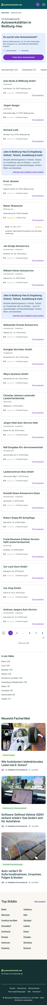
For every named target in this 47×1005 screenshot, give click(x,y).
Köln (25, 915)
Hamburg (28, 909)
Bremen (4, 937)
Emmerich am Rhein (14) (11, 678)
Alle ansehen (40, 901)
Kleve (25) (5, 661)
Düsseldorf (6, 926)
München (5, 915)
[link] (23, 88)
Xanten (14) (6, 674)
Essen (26, 931)
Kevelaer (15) (7, 670)
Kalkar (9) (5, 686)
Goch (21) (5, 665)
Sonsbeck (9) (7, 690)
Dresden (27, 937)
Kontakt (12, 988)
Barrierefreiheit (33, 988)
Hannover (5, 942)
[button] (38, 5)
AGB (29, 992)
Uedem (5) (6, 699)
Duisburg (5, 948)
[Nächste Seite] (43, 637)
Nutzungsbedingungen (17, 992)
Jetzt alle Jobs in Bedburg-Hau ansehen (28, 172)
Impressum (36, 992)
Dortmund (5, 931)
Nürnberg (28, 942)
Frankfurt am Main (9, 920)
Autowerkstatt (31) (9, 70)
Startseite (5, 13)
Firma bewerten (38, 95)
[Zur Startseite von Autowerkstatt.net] (11, 4)
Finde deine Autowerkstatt (23, 57)
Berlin (3, 909)
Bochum (27, 948)
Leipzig (27, 926)
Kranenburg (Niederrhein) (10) (14, 682)
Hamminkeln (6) (8, 694)
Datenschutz (22, 988)
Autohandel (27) (29, 70)
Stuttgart (27, 920)
